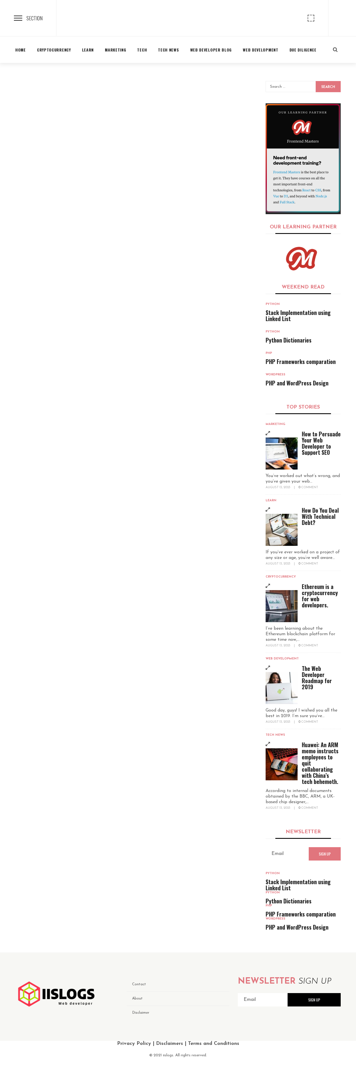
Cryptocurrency (281, 576)
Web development (282, 658)
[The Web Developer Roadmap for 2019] (282, 688)
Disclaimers (169, 1043)
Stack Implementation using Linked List (298, 315)
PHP (269, 353)
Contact (139, 984)
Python (273, 304)
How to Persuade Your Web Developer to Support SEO (321, 443)
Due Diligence (303, 50)
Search (328, 87)
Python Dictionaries (289, 340)
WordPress (275, 374)
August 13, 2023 (278, 487)
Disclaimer (140, 1013)
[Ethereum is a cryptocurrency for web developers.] (282, 606)
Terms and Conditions (213, 1043)
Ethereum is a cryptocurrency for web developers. (320, 595)
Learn (271, 500)
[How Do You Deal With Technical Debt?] (282, 530)
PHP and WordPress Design (297, 383)
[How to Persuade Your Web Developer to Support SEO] (282, 454)
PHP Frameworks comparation (301, 361)
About (137, 998)
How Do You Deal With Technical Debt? (320, 516)
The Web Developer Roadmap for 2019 (317, 677)
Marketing (275, 424)
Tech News (275, 735)
